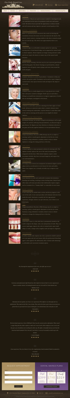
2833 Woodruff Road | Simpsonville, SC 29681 (22, 393)
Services (13, 10)
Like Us (41, 393)
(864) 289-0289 (39, 5)
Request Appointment (63, 5)
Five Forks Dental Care (13, 4)
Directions (50, 5)
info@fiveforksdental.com (55, 393)
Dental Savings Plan (60, 10)
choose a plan (51, 386)
